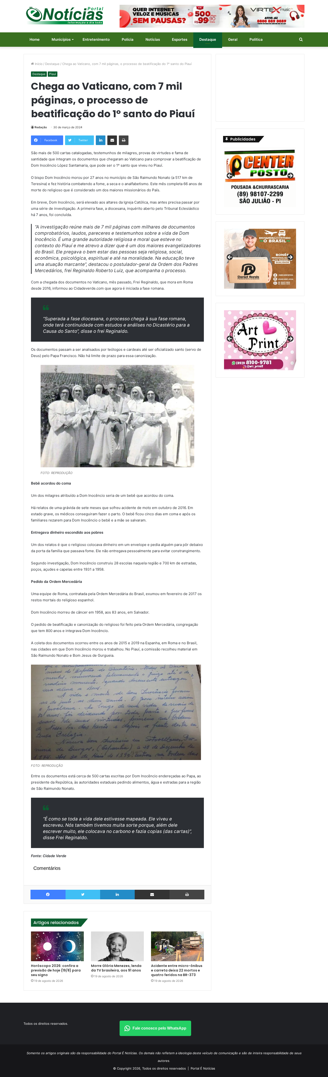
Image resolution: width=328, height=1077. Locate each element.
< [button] (230, 176)
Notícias (153, 39)
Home (35, 39)
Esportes (179, 39)
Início (38, 64)
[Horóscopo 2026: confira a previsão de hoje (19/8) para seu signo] (57, 946)
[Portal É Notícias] (65, 15)
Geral (232, 39)
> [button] (290, 176)
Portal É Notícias (203, 1068)
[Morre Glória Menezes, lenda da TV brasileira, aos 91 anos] (117, 946)
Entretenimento (96, 39)
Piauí (52, 74)
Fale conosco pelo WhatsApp (159, 1028)
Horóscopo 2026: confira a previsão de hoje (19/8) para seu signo (56, 970)
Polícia (128, 39)
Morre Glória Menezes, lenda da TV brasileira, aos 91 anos (116, 968)
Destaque (207, 39)
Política (256, 39)
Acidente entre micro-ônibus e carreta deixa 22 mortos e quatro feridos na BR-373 (176, 970)
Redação (41, 127)
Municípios (61, 39)
